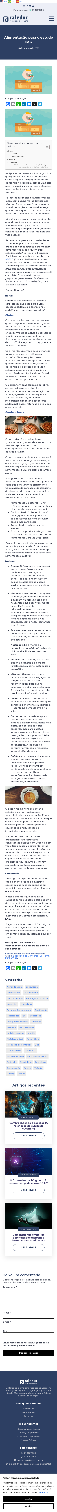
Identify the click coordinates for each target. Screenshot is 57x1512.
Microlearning (26, 1027)
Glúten (14, 154)
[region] (28, 1493)
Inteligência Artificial (17, 1021)
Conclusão (13, 162)
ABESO (9, 259)
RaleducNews (14, 1050)
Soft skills (12, 1062)
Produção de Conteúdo (19, 1045)
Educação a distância (37, 998)
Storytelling (26, 1062)
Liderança (36, 1021)
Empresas (28, 1408)
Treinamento (13, 1068)
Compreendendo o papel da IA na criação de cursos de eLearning (28, 1126)
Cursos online (31, 992)
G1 (41, 956)
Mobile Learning (15, 1033)
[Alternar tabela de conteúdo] (46, 147)
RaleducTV (30, 1050)
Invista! (12, 159)
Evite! (10, 151)
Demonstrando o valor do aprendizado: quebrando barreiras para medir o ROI (28, 1237)
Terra (46, 956)
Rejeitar (28, 1506)
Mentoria (11, 1027)
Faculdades (28, 1412)
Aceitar (28, 1499)
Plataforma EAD (15, 1039)
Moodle (31, 1033)
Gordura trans (17, 156)
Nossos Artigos (28, 1440)
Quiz (37, 1045)
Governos (28, 1416)
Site (5, 1331)
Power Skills (33, 1039)
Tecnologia (40, 1062)
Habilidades (13, 1015)
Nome (7, 1313)
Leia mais (28, 1135)
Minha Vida (11, 958)
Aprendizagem (15, 987)
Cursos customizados (28, 1429)
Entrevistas (26, 1004)
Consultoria (32, 987)
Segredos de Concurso (25, 956)
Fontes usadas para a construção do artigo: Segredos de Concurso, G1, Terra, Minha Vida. (33, 166)
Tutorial (38, 1068)
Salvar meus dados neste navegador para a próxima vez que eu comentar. (26, 1344)
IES (24, 1015)
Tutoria (27, 1068)
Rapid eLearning (15, 1056)
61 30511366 (38, 10)
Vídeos (21, 1073)
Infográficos (35, 1015)
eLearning (12, 1004)
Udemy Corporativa (29, 1432)
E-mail (7, 1322)
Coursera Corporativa (28, 1436)
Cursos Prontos (15, 998)
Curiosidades (13, 992)
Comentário (10, 1287)
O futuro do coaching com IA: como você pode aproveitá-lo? (28, 1182)
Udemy (10, 1073)
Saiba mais (43, 1492)
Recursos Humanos (37, 1056)
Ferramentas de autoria (19, 1010)
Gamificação (41, 1010)
